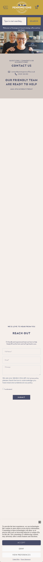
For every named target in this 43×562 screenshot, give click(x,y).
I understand (8, 389)
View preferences (21, 555)
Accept (21, 543)
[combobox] (14, 21)
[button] (40, 522)
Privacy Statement (26, 559)
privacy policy (34, 378)
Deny (21, 549)
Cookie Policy (16, 559)
